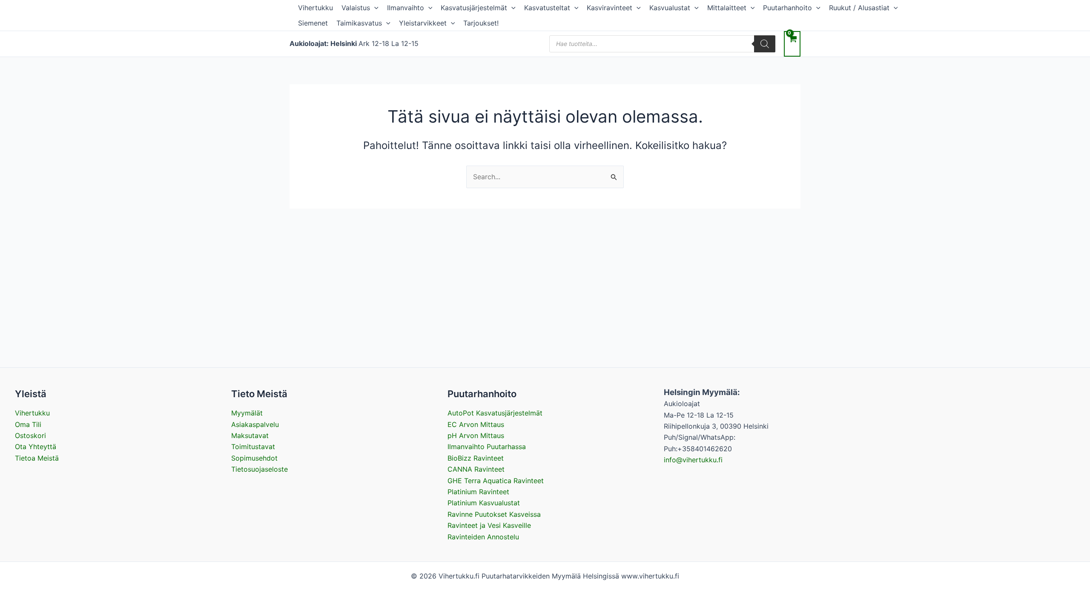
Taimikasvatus (359, 23)
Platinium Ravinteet (478, 491)
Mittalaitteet (726, 7)
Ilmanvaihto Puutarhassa (486, 446)
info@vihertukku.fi (693, 459)
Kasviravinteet (609, 7)
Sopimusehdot (254, 458)
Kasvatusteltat (547, 7)
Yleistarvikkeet (423, 23)
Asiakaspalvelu (255, 424)
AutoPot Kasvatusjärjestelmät (494, 413)
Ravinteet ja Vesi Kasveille (489, 525)
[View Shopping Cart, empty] (792, 43)
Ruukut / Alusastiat (859, 7)
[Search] (764, 43)
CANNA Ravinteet (476, 469)
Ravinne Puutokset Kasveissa (494, 514)
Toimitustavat (253, 446)
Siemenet (313, 23)
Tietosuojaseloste (259, 469)
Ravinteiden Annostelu (483, 537)
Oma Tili (28, 424)
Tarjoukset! (481, 23)
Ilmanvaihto (405, 7)
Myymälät (247, 413)
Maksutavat (250, 435)
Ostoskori (30, 435)
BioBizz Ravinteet (475, 458)
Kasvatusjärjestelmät (474, 7)
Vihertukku (315, 7)
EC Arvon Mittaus (475, 424)
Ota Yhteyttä (35, 446)
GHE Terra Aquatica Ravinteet (495, 480)
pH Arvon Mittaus (475, 435)
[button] (374, 7)
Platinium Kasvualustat (483, 502)
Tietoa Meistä (37, 458)
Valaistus (355, 7)
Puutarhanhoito (787, 7)
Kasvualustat (669, 7)
